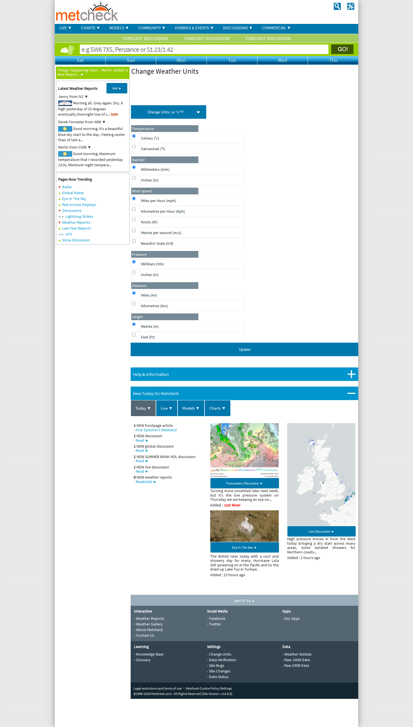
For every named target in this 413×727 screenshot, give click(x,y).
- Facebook (216, 618)
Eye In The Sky (74, 198)
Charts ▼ (217, 408)
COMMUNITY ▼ (152, 27)
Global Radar (73, 192)
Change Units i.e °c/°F (166, 112)
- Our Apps (291, 618)
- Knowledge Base (149, 654)
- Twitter (214, 624)
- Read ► (141, 440)
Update (244, 349)
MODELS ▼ (119, 27)
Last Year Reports (76, 228)
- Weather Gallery (148, 624)
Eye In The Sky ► (244, 547)
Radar (67, 186)
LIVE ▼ (65, 27)
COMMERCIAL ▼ (276, 27)
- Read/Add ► (145, 481)
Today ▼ (143, 408)
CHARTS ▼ (90, 27)
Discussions (71, 210)
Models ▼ (191, 408)
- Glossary (142, 659)
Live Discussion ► (321, 531)
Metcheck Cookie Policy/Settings (209, 688)
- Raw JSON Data (296, 659)
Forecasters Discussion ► (244, 483)
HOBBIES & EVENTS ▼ (194, 27)
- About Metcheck (148, 629)
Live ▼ (167, 408)
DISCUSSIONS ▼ (238, 27)
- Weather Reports (149, 618)
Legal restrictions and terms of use (157, 688)
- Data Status (217, 676)
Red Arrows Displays (79, 204)
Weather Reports (76, 222)
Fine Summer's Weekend (156, 429)
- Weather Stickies (297, 654)
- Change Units (219, 654)
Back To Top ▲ (244, 600)
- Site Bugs (215, 665)
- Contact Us (144, 635)
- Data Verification (221, 659)
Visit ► (117, 88)
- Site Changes (218, 671)
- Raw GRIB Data (295, 665)
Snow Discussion (76, 240)
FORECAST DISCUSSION (146, 38)
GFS (68, 234)
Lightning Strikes (79, 216)
